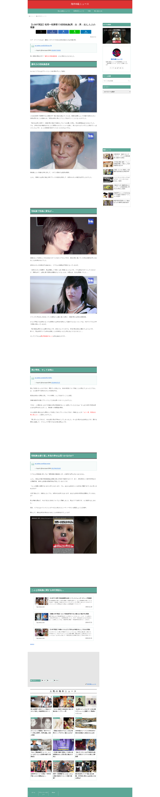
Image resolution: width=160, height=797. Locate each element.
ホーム (33, 792)
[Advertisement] (63, 192)
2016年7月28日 (56, 50)
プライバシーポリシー (43, 793)
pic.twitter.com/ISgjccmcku (42, 463)
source (32, 644)
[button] (128, 81)
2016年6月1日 (56, 382)
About (53, 792)
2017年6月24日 (56, 468)
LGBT (44, 680)
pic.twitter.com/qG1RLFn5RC (43, 378)
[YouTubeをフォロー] (115, 68)
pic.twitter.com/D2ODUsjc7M (43, 45)
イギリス (51, 680)
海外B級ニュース (116, 59)
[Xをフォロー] (111, 68)
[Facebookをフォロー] (113, 68)
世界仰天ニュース (36, 680)
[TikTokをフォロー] (118, 68)
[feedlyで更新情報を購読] (120, 68)
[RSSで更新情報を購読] (123, 68)
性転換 (56, 680)
